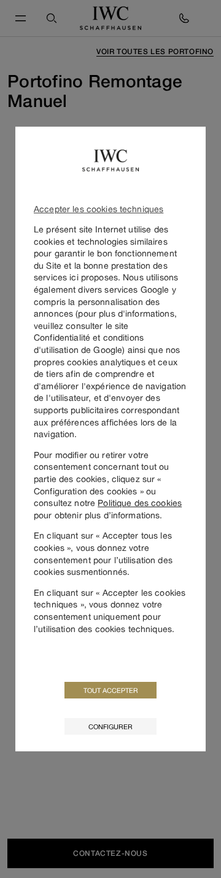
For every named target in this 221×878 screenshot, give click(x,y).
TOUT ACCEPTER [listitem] (110, 690)
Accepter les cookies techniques (98, 209)
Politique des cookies (140, 502)
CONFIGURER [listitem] (110, 726)
